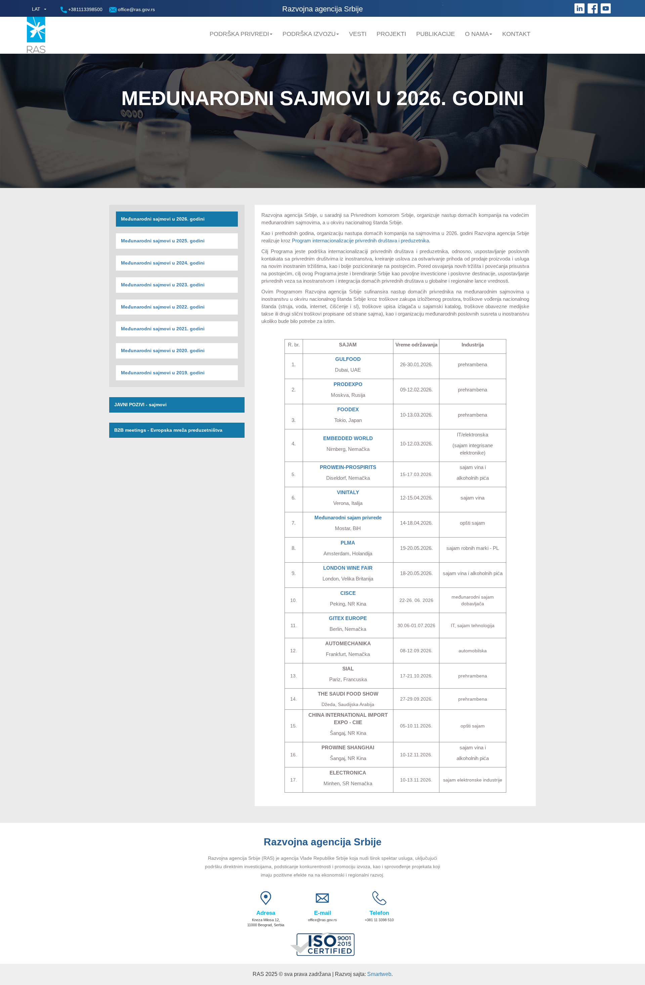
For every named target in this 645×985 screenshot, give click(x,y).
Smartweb (379, 974)
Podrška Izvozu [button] (309, 34)
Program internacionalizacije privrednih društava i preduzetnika (360, 240)
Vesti (358, 34)
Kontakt (516, 34)
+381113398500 (84, 9)
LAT (36, 9)
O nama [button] (477, 34)
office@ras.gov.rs (136, 9)
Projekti (391, 34)
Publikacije (435, 34)
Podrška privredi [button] (239, 34)
